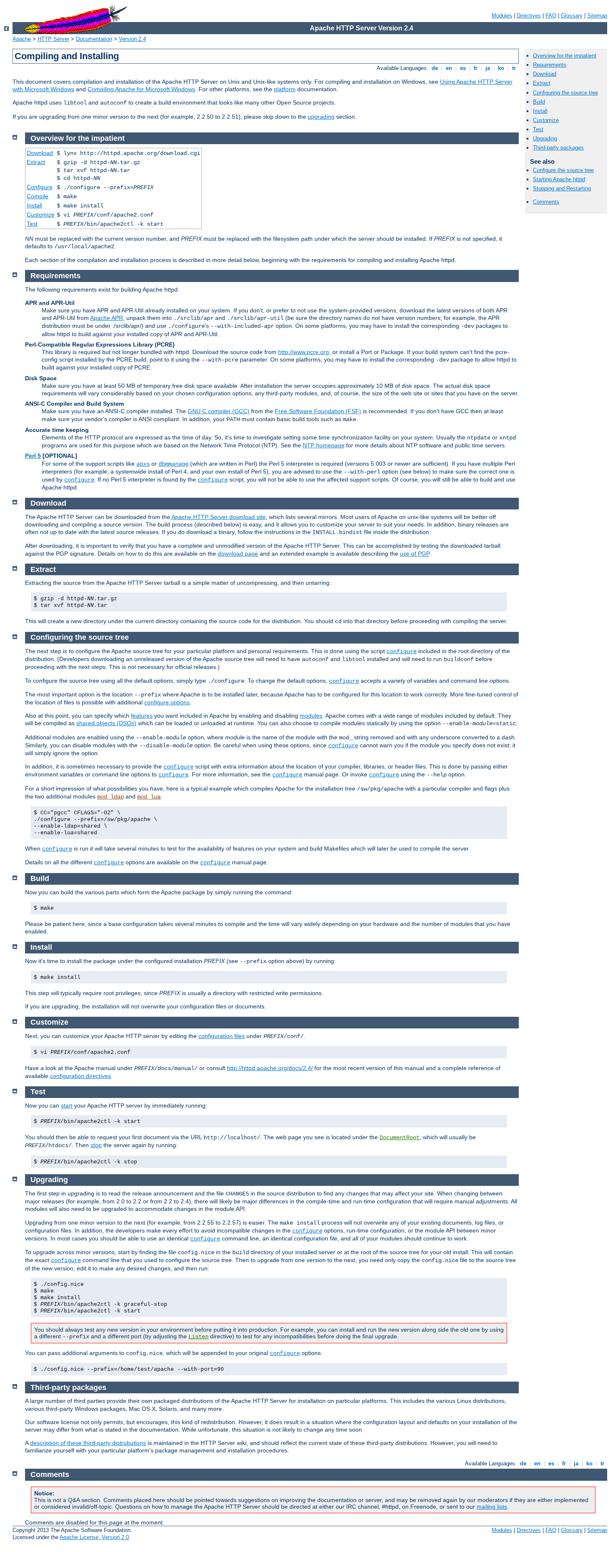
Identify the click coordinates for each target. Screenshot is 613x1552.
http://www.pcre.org (303, 352)
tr (514, 68)
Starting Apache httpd (559, 179)
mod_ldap (110, 796)
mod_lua (149, 796)
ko (501, 68)
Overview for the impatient (564, 55)
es (462, 68)
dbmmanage (173, 464)
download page (238, 553)
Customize (546, 120)
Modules (502, 15)
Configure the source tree (563, 170)
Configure (40, 187)
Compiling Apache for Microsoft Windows (141, 89)
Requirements (549, 65)
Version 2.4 (132, 39)
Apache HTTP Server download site (218, 517)
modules (311, 715)
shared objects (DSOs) (106, 723)
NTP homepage (323, 445)
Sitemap (597, 15)
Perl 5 (33, 455)
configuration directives (80, 1076)
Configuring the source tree (565, 93)
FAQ (550, 15)
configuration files (221, 1036)
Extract (541, 83)
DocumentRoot (399, 1137)
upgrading (321, 116)
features (142, 715)
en (449, 68)
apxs (143, 464)
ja (488, 68)
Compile (37, 196)
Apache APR (106, 317)
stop (96, 1145)
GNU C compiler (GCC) (218, 411)
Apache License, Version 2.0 (94, 1537)
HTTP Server (53, 39)
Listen (198, 1336)
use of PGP (414, 553)
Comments (546, 202)
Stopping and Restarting (562, 188)
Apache (22, 39)
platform (285, 89)
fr (475, 68)
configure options (167, 702)
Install (540, 111)
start (67, 1105)
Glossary (572, 15)
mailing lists (492, 1506)
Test (538, 129)
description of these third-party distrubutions (88, 1443)
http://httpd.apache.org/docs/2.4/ (270, 1068)
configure (79, 480)
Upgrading (545, 138)
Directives (529, 15)
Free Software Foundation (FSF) (318, 411)
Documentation (94, 39)
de (435, 68)
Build (539, 102)
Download (544, 74)
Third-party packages (558, 148)
